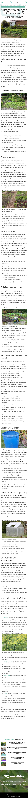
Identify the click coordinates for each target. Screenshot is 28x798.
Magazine (8, 794)
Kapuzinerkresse (8, 661)
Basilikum (6, 617)
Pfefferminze (7, 675)
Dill (4, 633)
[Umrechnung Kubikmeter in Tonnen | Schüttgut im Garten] (3, 749)
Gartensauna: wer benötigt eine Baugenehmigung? (17, 758)
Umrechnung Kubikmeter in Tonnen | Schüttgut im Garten (17, 748)
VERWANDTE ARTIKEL (9, 739)
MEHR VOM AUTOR (19, 739)
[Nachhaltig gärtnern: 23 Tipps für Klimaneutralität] (3, 764)
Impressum (20, 794)
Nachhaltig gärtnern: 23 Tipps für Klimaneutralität (17, 763)
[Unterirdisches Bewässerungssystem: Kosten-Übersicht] (3, 754)
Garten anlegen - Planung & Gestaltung (17, 6)
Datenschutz (13, 794)
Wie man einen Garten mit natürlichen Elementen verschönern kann (17, 743)
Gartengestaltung (4, 5)
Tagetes (5, 693)
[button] (25, 2)
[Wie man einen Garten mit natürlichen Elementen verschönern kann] (3, 744)
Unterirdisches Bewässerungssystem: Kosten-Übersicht (17, 753)
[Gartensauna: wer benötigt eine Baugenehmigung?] (3, 759)
